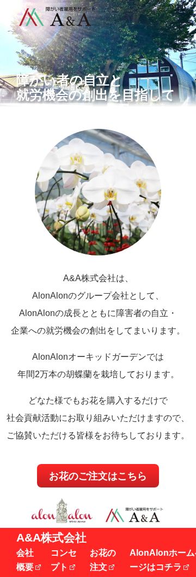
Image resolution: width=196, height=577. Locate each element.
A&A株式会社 (51, 537)
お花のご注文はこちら (98, 476)
